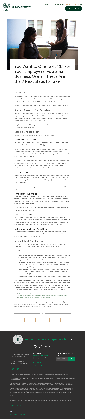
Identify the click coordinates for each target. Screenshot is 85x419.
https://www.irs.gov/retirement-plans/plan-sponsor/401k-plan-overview (34, 297)
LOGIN (80, 4)
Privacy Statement (38, 365)
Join (71, 358)
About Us (49, 4)
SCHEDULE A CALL (73, 8)
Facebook (30, 320)
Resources (71, 4)
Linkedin (55, 320)
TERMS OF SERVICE (16, 405)
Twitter (42, 320)
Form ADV (36, 363)
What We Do (60, 4)
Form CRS (43, 363)
